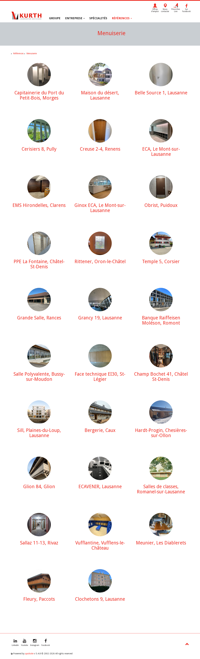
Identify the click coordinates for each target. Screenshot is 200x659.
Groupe (54, 18)
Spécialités (98, 18)
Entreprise (74, 18)
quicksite (29, 653)
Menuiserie (31, 53)
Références (121, 18)
